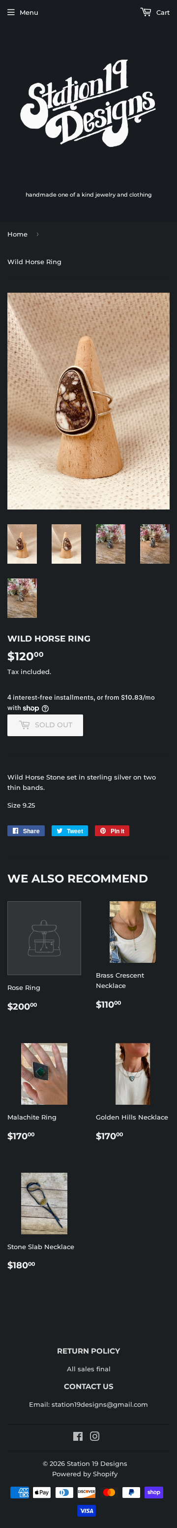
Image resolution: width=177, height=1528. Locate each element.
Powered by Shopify (85, 1474)
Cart (162, 12)
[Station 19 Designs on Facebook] (78, 1438)
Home (17, 234)
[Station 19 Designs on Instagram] (95, 1438)
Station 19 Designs (97, 1463)
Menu (29, 12)
